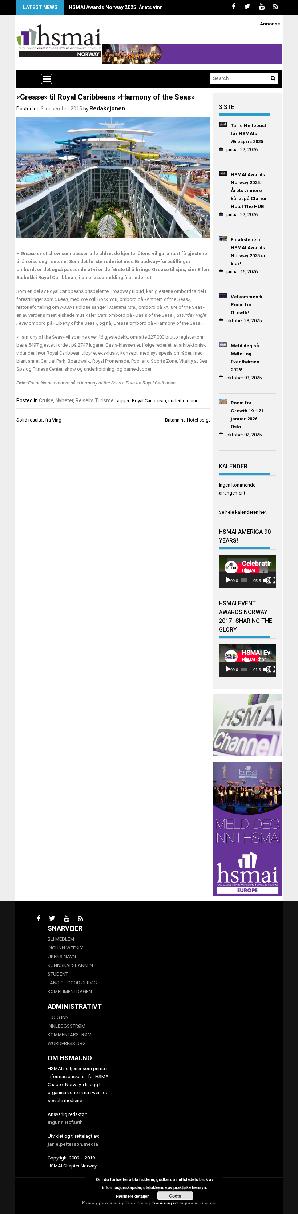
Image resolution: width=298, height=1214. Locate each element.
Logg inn (58, 1017)
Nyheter (64, 400)
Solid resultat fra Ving (38, 420)
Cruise (46, 400)
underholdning (183, 400)
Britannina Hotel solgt (187, 420)
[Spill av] (228, 580)
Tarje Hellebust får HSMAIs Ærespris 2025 (248, 133)
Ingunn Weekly (65, 948)
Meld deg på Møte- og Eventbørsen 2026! (245, 357)
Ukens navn (62, 956)
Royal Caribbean (149, 400)
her (262, 512)
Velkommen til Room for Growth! (247, 304)
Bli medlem (61, 939)
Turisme (104, 400)
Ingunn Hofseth (65, 1122)
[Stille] (266, 580)
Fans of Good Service (73, 982)
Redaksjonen (107, 108)
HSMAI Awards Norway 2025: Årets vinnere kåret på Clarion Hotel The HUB (158, 7)
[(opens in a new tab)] (223, 126)
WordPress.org (67, 1043)
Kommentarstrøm (70, 1034)
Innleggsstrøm (66, 1026)
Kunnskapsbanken (70, 965)
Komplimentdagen (70, 991)
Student (58, 974)
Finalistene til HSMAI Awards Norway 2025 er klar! (248, 251)
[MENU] (46, 79)
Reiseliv (84, 400)
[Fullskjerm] (272, 580)
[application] (247, 571)
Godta (175, 1196)
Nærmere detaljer (132, 1196)
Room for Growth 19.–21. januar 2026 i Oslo (248, 414)
